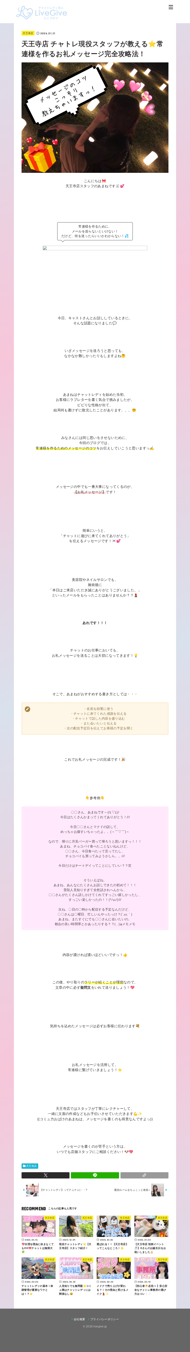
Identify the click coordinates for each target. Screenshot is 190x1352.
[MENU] (171, 6)
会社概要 (79, 1319)
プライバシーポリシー (104, 1319)
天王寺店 (28, 33)
